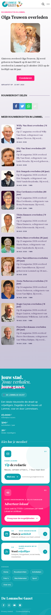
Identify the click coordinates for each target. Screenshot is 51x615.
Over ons (7, 585)
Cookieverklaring (23, 611)
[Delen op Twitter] (22, 106)
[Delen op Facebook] (16, 106)
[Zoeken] (43, 4)
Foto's (6, 578)
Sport (34, 578)
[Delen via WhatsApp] (29, 106)
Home (6, 572)
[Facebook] (3, 605)
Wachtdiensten (20, 578)
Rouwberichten (20, 572)
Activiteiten (36, 572)
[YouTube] (14, 605)
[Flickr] (20, 605)
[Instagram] (9, 605)
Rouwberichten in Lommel (13, 12)
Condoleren (25, 78)
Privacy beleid (7, 611)
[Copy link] (35, 106)
